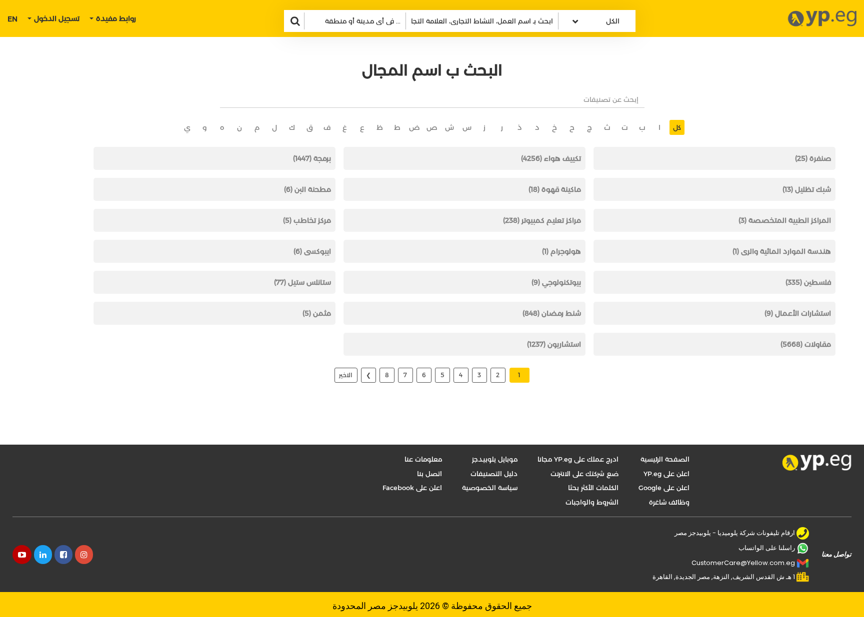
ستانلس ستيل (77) (302, 282)
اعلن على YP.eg (667, 474)
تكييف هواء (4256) (551, 158)
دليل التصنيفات (494, 474)
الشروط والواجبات (592, 502)
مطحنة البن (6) (307, 189)
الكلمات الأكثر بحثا (593, 488)
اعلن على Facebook (412, 488)
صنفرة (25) (813, 158)
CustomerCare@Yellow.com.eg (743, 563)
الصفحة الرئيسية (665, 459)
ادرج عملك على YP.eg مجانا (578, 459)
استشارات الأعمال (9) (797, 313)
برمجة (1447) (312, 158)
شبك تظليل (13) (806, 189)
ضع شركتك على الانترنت (584, 474)
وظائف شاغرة (669, 502)
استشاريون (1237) (554, 344)
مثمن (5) (316, 313)
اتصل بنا (429, 474)
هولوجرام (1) (561, 251)
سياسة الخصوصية (490, 488)
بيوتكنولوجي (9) (556, 282)
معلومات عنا (423, 459)
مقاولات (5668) (805, 344)
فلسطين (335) (808, 282)
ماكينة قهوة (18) (554, 189)
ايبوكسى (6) (312, 251)
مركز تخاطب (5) (307, 220)
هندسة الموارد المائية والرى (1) (781, 251)
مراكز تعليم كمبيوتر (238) (542, 220)
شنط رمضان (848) (551, 313)
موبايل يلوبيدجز (495, 459)
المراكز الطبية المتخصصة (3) (784, 220)
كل (677, 127)
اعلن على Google (664, 488)
